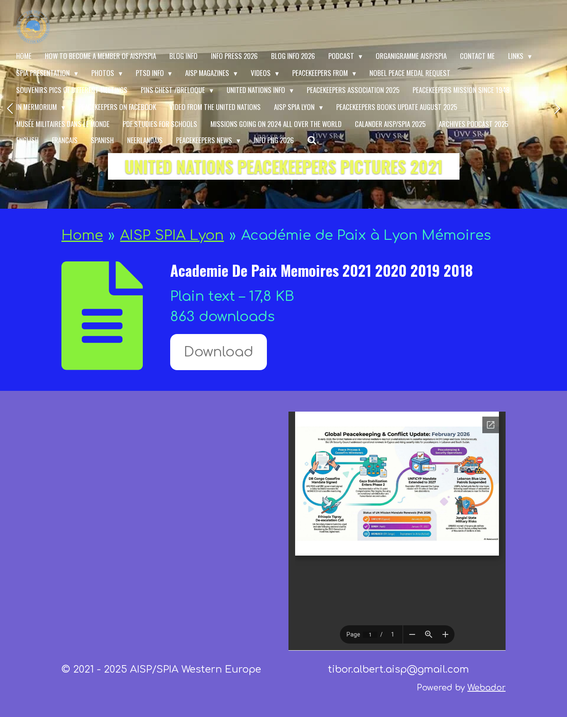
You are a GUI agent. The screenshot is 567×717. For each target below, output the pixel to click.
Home (82, 235)
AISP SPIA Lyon (172, 235)
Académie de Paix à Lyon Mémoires (366, 235)
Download (218, 352)
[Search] (312, 140)
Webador (486, 688)
